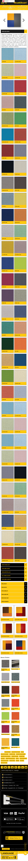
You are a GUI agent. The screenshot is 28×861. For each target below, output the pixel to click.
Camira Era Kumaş (4, 760)
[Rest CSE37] (8, 327)
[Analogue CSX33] (8, 456)
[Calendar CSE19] (20, 70)
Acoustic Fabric (8, 752)
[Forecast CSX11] (8, 472)
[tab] (14, 583)
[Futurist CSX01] (8, 488)
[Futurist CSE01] (20, 166)
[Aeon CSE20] (8, 54)
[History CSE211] (20, 553)
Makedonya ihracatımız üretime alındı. (10, 771)
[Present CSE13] (20, 279)
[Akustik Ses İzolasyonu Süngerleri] (20, 2)
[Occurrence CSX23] (8, 504)
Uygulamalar (5, 590)
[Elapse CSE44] (20, 102)
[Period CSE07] (20, 263)
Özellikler (4, 583)
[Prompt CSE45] (20, 295)
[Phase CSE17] (8, 279)
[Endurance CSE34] (8, 118)
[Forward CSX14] (20, 472)
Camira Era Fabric (23, 758)
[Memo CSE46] (8, 231)
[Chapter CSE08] (8, 86)
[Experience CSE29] (20, 134)
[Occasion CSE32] (8, 247)
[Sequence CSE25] (20, 327)
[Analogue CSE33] (8, 70)
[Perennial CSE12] (8, 263)
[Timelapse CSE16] (8, 376)
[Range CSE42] (20, 311)
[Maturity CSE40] (8, 215)
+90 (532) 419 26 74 (8, 777)
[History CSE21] (20, 182)
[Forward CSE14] (8, 166)
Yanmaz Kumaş (4, 762)
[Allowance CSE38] (20, 54)
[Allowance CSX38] (20, 440)
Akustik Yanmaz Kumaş (10, 758)
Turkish (6, 1)
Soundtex (22, 760)
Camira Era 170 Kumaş (7, 34)
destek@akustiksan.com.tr (9, 782)
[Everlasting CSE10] (8, 134)
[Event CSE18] (20, 118)
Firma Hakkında (18, 823)
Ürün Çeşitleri (5, 594)
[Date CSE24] (8, 102)
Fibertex (17, 760)
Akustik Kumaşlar (14, 756)
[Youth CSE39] (20, 392)
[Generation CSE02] (8, 182)
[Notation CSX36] (20, 488)
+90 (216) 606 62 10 (8, 774)
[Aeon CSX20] (8, 440)
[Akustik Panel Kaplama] (7, 611)
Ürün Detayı (4, 587)
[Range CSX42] (8, 520)
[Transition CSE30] (20, 376)
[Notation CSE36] (20, 231)
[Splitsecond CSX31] (20, 520)
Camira (17, 758)
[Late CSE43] (8, 198)
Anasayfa (4, 7)
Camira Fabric (12, 760)
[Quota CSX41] (20, 504)
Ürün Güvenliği (5, 601)
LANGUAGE (8, 853)
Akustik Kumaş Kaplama (5, 756)
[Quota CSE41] (8, 311)
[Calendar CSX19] (20, 456)
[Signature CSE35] (8, 343)
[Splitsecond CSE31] (8, 359)
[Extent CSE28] (8, 150)
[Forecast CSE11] (20, 150)
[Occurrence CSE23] (20, 247)
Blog (7, 823)
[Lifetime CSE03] (20, 198)
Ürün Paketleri (5, 598)
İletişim (9, 823)
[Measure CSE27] (20, 215)
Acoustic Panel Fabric (16, 752)
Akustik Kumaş (11, 7)
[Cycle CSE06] (20, 86)
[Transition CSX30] (8, 536)
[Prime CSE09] (8, 295)
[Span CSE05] (20, 343)
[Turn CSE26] (8, 392)
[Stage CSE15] (20, 359)
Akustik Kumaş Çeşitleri (20, 754)
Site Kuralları (13, 823)
